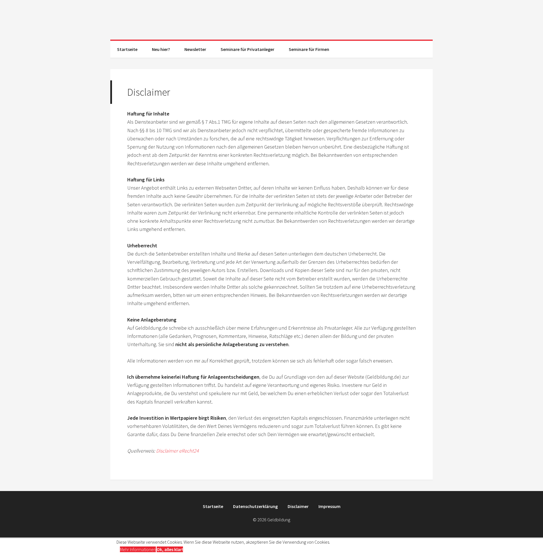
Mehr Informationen (138, 549)
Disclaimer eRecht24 (177, 450)
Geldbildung (271, 20)
